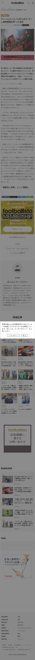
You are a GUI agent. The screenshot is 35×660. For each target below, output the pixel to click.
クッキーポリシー (13, 335)
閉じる (24, 335)
